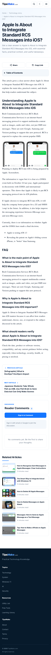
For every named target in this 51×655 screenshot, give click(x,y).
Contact (5, 629)
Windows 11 (6, 582)
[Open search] (34, 4)
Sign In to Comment (25, 415)
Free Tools (6, 608)
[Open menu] (46, 4)
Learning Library (8, 612)
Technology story (15, 13)
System (5, 577)
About (4, 625)
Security (5, 591)
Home (4, 13)
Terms (4, 634)
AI (3, 586)
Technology (6, 573)
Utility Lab (6, 603)
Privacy (5, 639)
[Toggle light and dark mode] (40, 4)
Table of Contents (14, 73)
